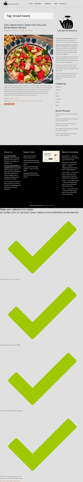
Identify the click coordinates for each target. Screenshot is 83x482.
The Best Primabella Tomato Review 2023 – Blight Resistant (66, 134)
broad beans (12, 101)
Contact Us (62, 3)
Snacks (17, 98)
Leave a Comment (9, 104)
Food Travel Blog (49, 205)
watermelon (38, 101)
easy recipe (20, 101)
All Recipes (38, 3)
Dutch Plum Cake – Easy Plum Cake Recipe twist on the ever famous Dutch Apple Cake (70, 175)
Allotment (48, 3)
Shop (55, 3)
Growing (58, 90)
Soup (57, 105)
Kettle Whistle (28, 30)
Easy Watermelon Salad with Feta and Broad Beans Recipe (25, 26)
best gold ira (65, 156)
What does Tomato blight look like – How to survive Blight (66, 124)
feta (25, 101)
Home (31, 3)
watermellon (31, 101)
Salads (12, 98)
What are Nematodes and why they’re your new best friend (67, 120)
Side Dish (58, 99)
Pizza (57, 93)
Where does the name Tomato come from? (29, 157)
